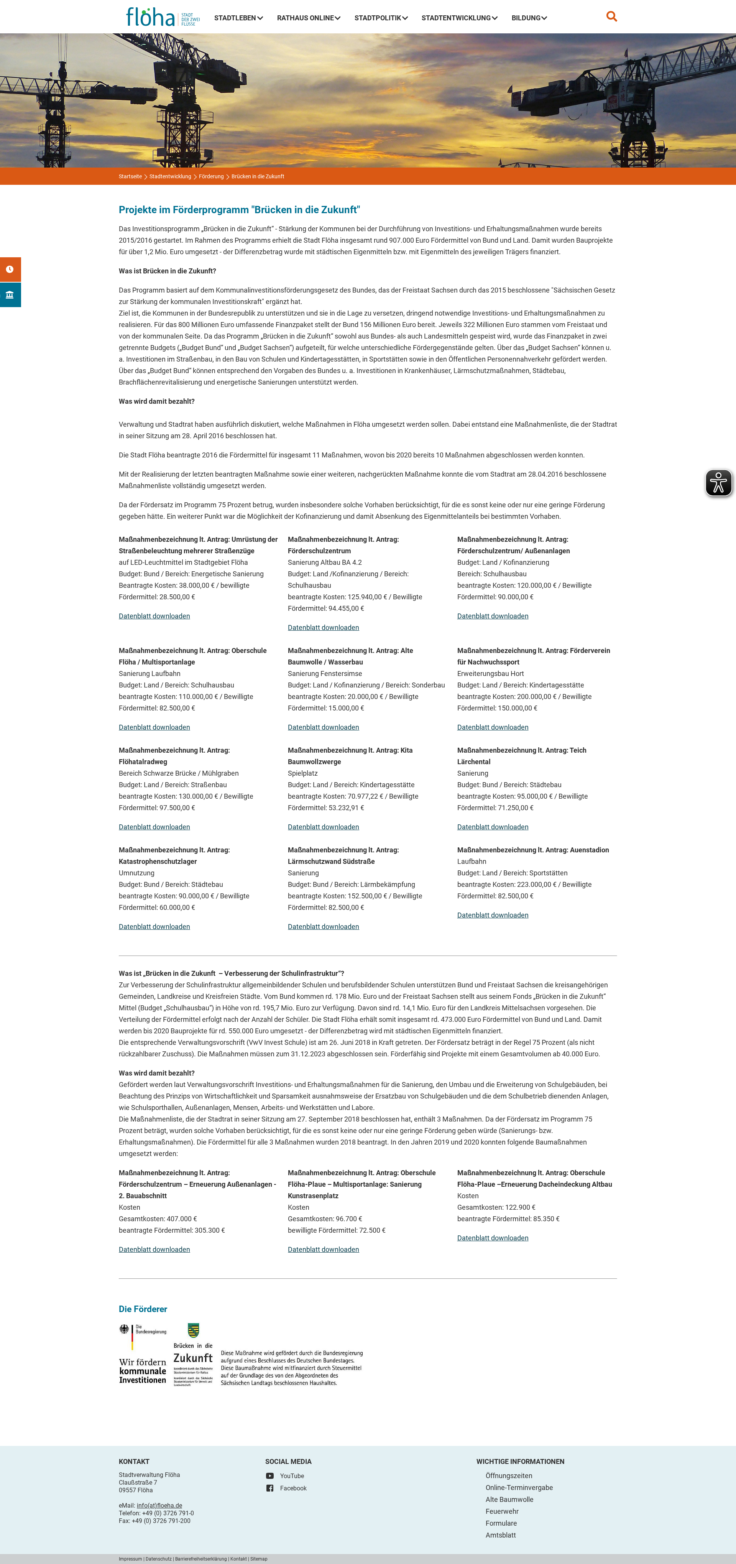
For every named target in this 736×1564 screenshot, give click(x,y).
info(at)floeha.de (159, 1505)
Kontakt (238, 1559)
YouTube (292, 1476)
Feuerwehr (502, 1511)
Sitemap (259, 1559)
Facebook (293, 1488)
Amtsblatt (501, 1535)
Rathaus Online (305, 18)
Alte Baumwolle (510, 1499)
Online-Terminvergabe (519, 1487)
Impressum (130, 1559)
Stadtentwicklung (456, 18)
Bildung (526, 18)
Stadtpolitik (378, 18)
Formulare (501, 1523)
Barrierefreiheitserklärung (201, 1559)
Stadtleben (235, 18)
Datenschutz (159, 1559)
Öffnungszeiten (509, 1476)
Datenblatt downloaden (154, 616)
